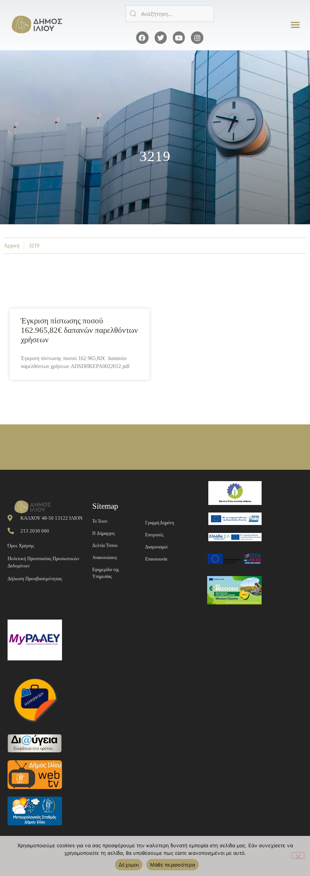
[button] (295, 24)
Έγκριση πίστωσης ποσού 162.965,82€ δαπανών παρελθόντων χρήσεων (79, 330)
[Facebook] (142, 37)
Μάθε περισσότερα (172, 865)
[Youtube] (179, 37)
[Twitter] (161, 37)
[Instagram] (197, 37)
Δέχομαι (129, 865)
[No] (297, 855)
